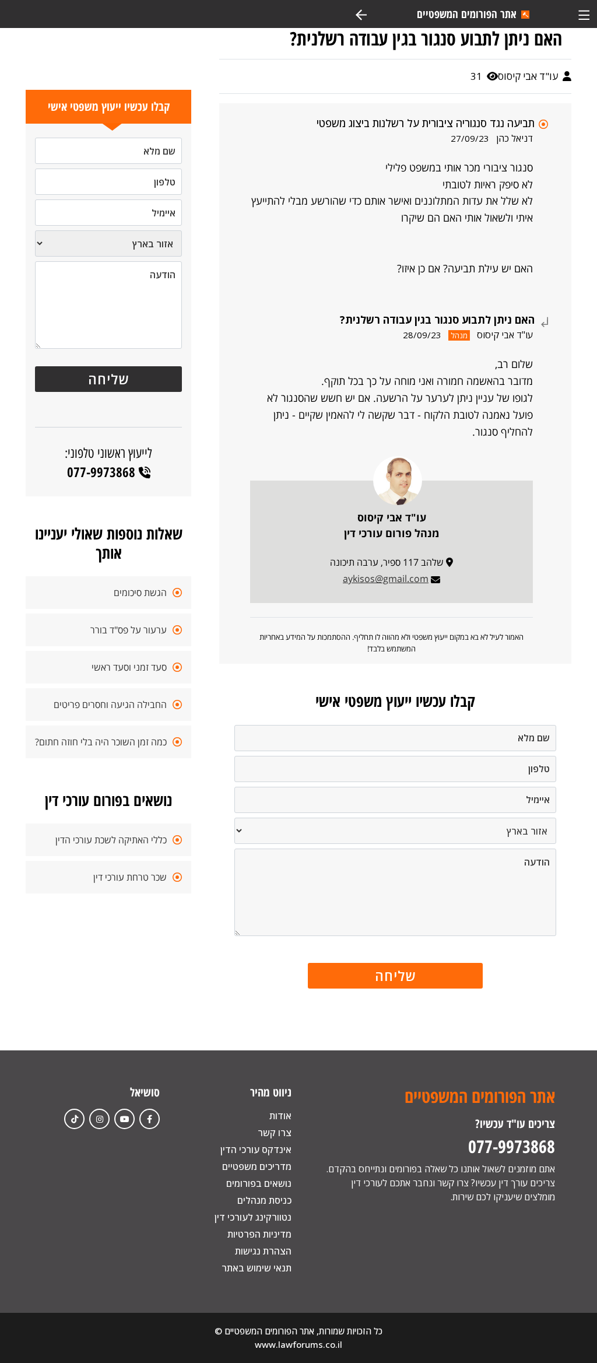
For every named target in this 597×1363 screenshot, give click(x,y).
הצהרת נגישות (263, 1251)
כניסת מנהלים (264, 1200)
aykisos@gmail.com (386, 578)
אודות (280, 1115)
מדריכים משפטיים (257, 1166)
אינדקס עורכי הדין (256, 1149)
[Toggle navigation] (584, 14)
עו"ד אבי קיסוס (529, 76)
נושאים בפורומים (259, 1183)
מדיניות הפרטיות (259, 1234)
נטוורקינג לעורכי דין (253, 1217)
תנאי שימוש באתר (257, 1268)
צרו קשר (275, 1132)
